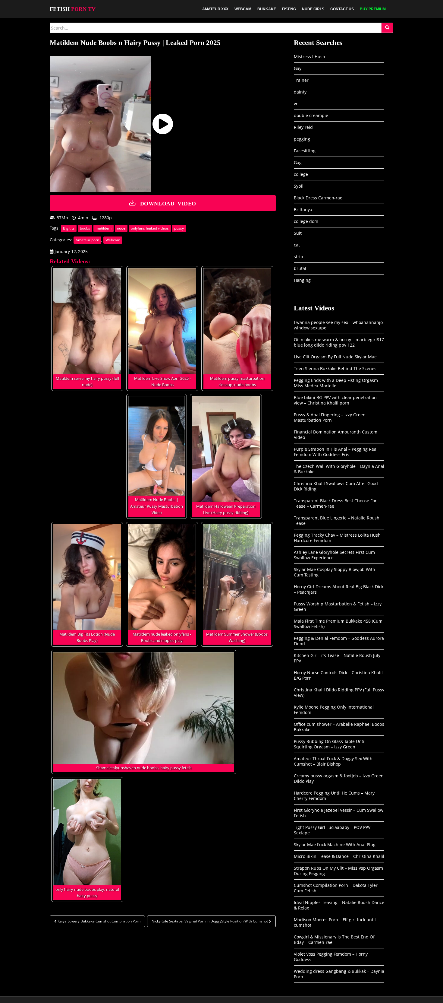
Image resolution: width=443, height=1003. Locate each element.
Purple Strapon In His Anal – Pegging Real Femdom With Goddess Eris (336, 451)
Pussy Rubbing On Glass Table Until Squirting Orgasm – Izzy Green (330, 744)
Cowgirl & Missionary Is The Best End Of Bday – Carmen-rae (334, 939)
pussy (179, 228)
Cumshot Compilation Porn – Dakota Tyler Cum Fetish (336, 887)
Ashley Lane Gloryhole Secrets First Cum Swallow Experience (334, 554)
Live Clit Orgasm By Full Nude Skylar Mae (335, 357)
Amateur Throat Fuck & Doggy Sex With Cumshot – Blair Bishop (333, 761)
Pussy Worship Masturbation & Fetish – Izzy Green (338, 606)
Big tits (68, 228)
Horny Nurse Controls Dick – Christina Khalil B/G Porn (338, 675)
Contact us (342, 9)
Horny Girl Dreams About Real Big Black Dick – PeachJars (338, 589)
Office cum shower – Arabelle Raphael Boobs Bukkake (339, 726)
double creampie (311, 115)
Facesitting (305, 151)
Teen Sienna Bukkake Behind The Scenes (335, 368)
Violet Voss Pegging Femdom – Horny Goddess (331, 956)
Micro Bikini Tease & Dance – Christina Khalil (339, 856)
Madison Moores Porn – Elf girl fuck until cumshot (335, 922)
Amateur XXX (215, 9)
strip (298, 256)
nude (121, 228)
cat (297, 245)
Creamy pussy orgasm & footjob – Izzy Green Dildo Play (339, 778)
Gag (298, 162)
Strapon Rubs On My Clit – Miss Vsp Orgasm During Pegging (338, 870)
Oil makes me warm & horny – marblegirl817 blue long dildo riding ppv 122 (339, 342)
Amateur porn (87, 240)
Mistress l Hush (309, 56)
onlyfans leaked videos (150, 228)
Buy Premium (373, 9)
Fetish (73, 9)
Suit (298, 233)
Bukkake (266, 9)
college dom (306, 221)
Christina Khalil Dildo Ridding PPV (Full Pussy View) (339, 692)
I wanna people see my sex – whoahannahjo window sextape (338, 325)
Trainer (301, 80)
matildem (104, 228)
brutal (300, 268)
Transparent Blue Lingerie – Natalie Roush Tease (336, 520)
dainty (300, 92)
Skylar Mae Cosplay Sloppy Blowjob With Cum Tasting (334, 572)
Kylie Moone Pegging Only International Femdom (334, 709)
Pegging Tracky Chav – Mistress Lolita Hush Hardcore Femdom (337, 537)
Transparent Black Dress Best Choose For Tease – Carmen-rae (335, 503)
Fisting (289, 9)
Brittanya (303, 209)
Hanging (302, 280)
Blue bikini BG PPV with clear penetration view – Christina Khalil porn (335, 400)
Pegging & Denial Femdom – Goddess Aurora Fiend (339, 640)
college (301, 174)
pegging (302, 139)
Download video (168, 203)
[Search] (387, 28)
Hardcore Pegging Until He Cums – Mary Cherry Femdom (334, 795)
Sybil (298, 186)
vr (296, 103)
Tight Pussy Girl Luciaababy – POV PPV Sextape (332, 830)
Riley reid (303, 127)
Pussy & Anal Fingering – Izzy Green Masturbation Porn (330, 417)
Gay (297, 68)
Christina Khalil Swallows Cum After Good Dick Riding (336, 486)
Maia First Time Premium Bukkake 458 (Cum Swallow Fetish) (338, 623)
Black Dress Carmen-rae (318, 198)
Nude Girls (313, 9)
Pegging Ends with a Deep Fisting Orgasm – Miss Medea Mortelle (337, 383)
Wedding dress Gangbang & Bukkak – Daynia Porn (339, 973)
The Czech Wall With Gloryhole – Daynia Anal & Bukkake (339, 469)
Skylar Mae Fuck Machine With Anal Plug (334, 844)
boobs (85, 228)
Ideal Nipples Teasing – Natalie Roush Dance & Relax (339, 905)
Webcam (242, 9)
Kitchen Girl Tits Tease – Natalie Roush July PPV (337, 658)
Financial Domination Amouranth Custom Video (335, 434)
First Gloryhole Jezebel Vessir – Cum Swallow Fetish (338, 812)
